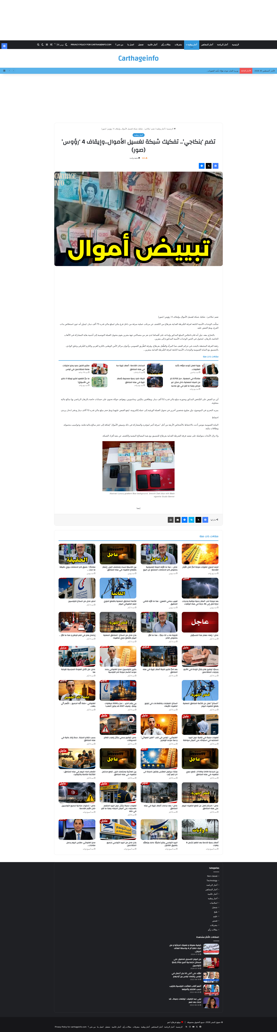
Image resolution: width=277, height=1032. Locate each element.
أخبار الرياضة (222, 45)
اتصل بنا (130, 45)
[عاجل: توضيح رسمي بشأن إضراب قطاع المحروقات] (118, 724)
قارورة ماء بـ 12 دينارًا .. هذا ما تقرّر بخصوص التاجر (162, 636)
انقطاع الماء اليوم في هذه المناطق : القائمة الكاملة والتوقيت (79, 773)
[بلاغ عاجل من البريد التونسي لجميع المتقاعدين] (118, 829)
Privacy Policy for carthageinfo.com (91, 45)
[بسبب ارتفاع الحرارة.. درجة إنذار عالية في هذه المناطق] (77, 724)
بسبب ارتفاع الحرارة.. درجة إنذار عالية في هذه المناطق (78, 739)
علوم (215, 916)
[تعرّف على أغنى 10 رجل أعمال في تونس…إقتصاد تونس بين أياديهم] (211, 977)
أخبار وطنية (192, 45)
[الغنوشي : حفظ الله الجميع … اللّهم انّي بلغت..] (77, 690)
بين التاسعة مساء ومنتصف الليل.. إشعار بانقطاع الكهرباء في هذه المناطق (119, 568)
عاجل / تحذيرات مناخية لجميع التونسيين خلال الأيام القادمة (78, 807)
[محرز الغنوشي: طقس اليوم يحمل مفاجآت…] (77, 829)
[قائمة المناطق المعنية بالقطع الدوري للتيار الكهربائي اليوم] (118, 588)
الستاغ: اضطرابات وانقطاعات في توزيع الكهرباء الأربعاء (161, 705)
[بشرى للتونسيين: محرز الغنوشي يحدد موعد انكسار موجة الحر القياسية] (118, 656)
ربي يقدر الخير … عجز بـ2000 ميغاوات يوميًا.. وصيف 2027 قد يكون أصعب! (120, 705)
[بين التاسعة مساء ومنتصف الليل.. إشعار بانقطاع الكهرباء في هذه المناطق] (118, 554)
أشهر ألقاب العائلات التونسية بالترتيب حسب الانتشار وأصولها (185, 987)
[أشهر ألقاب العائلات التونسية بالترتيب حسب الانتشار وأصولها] (211, 990)
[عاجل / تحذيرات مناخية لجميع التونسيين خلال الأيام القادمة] (77, 792)
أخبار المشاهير (207, 45)
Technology (212, 880)
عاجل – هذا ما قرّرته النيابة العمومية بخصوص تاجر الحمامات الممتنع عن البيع (160, 568)
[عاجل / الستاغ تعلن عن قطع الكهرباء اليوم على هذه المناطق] (200, 792)
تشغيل (141, 45)
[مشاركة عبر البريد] (177, 520)
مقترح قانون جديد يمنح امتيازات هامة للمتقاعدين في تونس (76, 367)
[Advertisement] (138, 20)
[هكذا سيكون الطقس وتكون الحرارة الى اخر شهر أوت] (159, 758)
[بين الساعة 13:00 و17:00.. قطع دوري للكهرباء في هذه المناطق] (200, 758)
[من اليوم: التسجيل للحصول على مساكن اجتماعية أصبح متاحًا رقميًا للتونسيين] (211, 963)
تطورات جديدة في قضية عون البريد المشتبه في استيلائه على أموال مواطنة (200, 739)
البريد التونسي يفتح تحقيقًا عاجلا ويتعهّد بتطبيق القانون (160, 844)
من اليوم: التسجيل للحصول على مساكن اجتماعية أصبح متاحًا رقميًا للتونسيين (186, 962)
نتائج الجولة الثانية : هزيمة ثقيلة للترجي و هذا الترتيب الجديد (214, 71)
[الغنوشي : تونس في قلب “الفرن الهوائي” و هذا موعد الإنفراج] (159, 724)
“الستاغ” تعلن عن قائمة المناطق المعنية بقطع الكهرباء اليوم (200, 705)
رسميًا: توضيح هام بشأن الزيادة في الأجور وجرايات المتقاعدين (200, 671)
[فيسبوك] (215, 166)
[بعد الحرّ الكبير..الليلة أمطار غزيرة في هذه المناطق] (159, 656)
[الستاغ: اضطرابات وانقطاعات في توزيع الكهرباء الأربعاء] (159, 690)
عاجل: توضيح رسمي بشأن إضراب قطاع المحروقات (120, 739)
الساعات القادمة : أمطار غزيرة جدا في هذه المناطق (130, 367)
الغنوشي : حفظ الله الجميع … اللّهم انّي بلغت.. (78, 705)
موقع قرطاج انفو (174, 1022)
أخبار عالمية (152, 45)
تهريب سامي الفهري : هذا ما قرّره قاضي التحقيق (160, 602)
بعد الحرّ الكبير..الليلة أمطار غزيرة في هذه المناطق (160, 671)
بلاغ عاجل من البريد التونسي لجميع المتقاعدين (121, 844)
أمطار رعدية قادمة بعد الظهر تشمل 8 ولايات (202, 844)
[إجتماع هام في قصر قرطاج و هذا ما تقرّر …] (77, 622)
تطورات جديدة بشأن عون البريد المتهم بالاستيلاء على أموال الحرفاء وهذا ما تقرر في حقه (118, 808)
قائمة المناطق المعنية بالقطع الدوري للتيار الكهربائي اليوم (120, 602)
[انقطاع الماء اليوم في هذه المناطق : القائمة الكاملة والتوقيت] (77, 758)
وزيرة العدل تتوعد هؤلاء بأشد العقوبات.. (187, 367)
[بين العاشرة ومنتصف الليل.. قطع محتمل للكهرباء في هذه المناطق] (118, 758)
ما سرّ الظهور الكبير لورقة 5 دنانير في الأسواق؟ (75, 380)
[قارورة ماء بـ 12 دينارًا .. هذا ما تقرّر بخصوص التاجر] (159, 622)
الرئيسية (235, 45)
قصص (214, 921)
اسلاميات (213, 903)
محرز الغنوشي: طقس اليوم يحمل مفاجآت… (80, 844)
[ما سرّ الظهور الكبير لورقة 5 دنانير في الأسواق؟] (99, 382)
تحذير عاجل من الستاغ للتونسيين (81, 601)
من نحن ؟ (119, 45)
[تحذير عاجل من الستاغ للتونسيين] (77, 588)
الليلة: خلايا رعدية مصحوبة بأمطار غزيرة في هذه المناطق (131, 380)
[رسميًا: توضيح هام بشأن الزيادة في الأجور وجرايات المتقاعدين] (200, 656)
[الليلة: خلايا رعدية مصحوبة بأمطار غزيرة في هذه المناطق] (155, 382)
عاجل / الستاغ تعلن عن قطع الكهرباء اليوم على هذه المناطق (200, 807)
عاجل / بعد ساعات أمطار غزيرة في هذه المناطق (160, 807)
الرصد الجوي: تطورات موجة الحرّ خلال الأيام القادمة (200, 568)
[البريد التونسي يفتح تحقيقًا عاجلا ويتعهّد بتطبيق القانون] (159, 829)
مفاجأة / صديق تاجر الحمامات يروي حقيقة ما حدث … (77, 568)
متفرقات (178, 45)
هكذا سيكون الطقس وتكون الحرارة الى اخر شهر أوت (160, 773)
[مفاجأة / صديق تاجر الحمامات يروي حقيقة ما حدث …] (77, 554)
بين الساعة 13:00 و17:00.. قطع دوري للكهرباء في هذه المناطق (202, 773)
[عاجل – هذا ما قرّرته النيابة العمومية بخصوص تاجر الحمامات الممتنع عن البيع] (159, 554)
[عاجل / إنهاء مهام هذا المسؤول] (200, 622)
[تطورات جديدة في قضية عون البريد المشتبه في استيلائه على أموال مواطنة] (200, 724)
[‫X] (209, 166)
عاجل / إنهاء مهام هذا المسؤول (204, 635)
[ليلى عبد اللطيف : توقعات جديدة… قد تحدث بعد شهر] (211, 1002)
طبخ (215, 912)
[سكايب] (191, 520)
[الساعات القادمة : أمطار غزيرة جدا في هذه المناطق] (155, 369)
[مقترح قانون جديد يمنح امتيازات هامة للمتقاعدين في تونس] (99, 369)
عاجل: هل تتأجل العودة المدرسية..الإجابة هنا (78, 671)
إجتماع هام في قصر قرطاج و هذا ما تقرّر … (77, 635)
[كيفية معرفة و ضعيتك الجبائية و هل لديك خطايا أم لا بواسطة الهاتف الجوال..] (211, 949)
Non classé (212, 876)
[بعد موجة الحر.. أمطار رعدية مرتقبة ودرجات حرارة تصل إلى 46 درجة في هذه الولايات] (200, 588)
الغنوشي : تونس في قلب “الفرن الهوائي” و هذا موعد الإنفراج (159, 739)
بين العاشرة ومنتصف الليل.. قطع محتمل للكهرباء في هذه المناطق (119, 773)
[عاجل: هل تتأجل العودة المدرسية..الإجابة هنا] (77, 656)
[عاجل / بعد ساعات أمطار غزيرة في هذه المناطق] (159, 792)
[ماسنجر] (202, 166)
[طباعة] (171, 520)
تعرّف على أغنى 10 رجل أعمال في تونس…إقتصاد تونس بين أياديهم (186, 974)
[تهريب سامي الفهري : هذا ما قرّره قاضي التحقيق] (159, 588)
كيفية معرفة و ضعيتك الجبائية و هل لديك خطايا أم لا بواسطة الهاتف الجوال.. (185, 948)
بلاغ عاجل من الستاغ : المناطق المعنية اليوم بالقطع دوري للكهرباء (119, 636)
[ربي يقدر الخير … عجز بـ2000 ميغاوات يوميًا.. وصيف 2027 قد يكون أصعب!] (118, 690)
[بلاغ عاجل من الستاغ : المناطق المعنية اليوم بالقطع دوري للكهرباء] (118, 622)
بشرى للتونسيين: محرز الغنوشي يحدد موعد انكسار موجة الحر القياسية (120, 671)
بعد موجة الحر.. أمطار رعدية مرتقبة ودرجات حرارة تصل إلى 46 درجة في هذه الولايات (200, 602)
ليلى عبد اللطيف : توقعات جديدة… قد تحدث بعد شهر (185, 1000)
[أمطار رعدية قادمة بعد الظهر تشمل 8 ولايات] (200, 829)
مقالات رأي (166, 45)
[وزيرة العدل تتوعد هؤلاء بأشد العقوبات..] (210, 369)
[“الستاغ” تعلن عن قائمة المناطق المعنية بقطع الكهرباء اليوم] (200, 690)
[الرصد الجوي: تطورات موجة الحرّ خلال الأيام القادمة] (200, 554)
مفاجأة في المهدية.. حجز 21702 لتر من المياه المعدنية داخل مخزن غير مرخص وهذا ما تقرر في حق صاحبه (185, 382)
